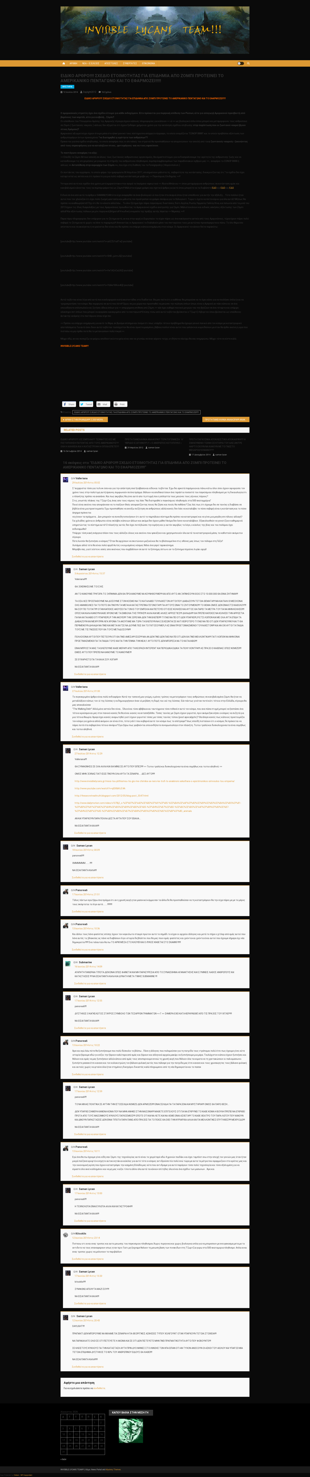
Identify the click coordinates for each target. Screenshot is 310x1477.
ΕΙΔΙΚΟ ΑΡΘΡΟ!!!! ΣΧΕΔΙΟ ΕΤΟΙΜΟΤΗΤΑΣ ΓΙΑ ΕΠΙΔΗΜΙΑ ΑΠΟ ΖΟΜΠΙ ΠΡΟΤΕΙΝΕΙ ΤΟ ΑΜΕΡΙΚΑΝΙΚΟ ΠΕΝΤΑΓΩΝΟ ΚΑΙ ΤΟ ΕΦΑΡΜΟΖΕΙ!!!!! (136, 412)
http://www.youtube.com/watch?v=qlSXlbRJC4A (100, 788)
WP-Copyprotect (26, 1475)
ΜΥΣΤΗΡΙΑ (67, 87)
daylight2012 (89, 92)
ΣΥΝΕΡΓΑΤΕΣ (130, 63)
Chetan (16, 1475)
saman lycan (92, 451)
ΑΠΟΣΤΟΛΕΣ (111, 63)
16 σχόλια (106, 92)
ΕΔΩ (214, 188)
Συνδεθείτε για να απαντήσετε (87, 556)
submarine (85, 962)
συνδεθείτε (99, 1388)
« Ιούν (63, 1459)
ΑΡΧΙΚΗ (73, 63)
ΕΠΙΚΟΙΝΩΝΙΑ (148, 63)
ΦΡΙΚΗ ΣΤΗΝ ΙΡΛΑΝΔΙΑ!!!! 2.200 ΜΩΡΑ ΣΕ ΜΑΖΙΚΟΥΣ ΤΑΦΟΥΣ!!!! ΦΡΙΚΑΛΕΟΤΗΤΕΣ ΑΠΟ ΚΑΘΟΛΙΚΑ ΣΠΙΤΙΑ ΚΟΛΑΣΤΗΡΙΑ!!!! (86, 419)
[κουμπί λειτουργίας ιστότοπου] (241, 63)
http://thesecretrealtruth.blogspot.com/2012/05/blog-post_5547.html (111, 795)
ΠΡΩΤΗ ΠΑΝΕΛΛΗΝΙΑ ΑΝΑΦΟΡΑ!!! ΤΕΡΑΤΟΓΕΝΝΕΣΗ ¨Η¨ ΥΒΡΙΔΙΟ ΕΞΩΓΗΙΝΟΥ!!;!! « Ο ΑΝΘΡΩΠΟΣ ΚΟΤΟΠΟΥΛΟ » (154, 441)
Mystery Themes (113, 1469)
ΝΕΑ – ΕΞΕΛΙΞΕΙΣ (90, 63)
